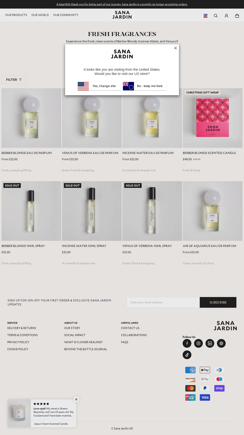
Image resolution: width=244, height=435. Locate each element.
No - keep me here (149, 86)
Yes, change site (104, 86)
